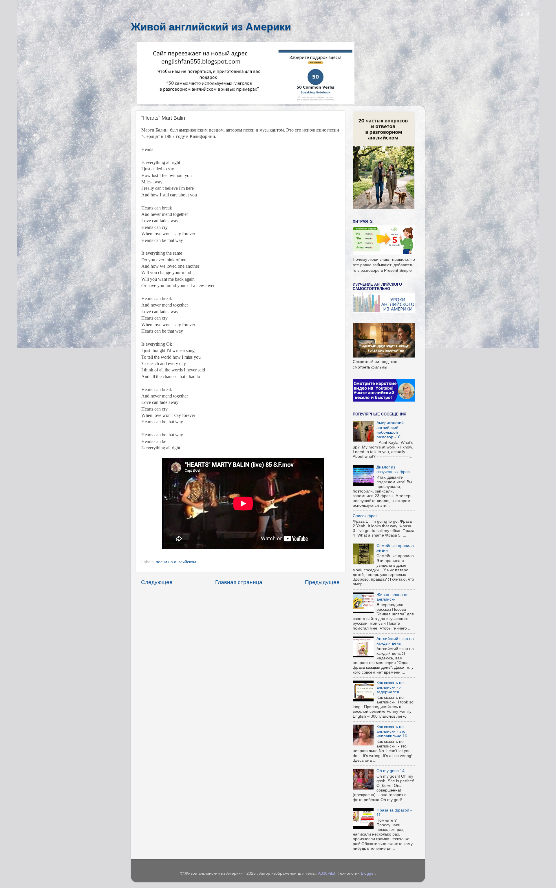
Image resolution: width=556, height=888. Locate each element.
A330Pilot (326, 873)
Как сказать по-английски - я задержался (390, 687)
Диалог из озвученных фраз (392, 469)
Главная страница (238, 582)
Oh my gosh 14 (390, 771)
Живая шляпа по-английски (393, 596)
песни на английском (176, 562)
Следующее (157, 582)
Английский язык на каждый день (395, 641)
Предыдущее (322, 582)
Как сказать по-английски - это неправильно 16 (391, 731)
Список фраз (365, 516)
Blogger (368, 873)
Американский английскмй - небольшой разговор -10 (390, 430)
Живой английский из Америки (211, 27)
